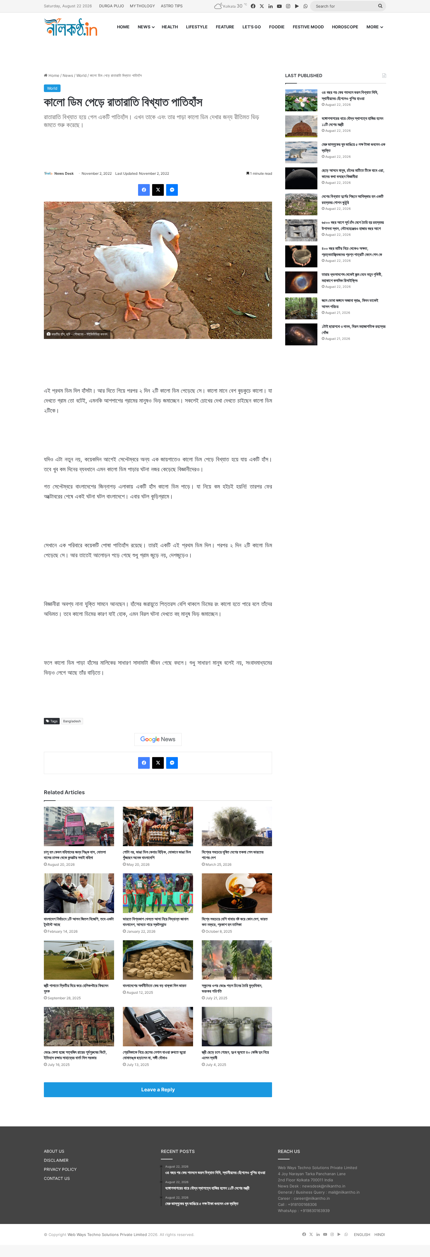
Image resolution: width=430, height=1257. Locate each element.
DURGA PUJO (111, 6)
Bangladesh (72, 721)
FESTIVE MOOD (308, 26)
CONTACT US (57, 1178)
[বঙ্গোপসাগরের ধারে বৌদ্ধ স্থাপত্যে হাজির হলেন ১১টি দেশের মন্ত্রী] (301, 126)
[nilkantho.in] (70, 27)
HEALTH (170, 26)
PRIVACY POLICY (60, 1169)
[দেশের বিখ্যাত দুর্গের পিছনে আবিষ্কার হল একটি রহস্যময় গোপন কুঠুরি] (301, 204)
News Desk (64, 173)
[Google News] (158, 739)
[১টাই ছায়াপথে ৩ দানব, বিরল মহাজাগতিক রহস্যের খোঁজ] (301, 334)
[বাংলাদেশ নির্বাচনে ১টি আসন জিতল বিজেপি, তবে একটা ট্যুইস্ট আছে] (79, 893)
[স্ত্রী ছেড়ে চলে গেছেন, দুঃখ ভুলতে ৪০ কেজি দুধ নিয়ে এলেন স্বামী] (237, 1026)
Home (53, 75)
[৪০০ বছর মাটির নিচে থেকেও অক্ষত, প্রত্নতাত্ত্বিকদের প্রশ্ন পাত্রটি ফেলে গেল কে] (301, 256)
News (68, 75)
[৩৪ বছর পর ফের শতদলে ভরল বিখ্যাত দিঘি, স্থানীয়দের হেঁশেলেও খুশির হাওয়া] (301, 100)
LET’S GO (251, 26)
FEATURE (225, 26)
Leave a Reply (158, 1089)
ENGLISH (362, 1234)
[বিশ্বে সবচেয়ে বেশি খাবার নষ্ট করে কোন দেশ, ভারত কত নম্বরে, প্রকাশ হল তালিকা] (237, 893)
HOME (123, 26)
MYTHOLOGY (142, 6)
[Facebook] (144, 190)
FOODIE (277, 26)
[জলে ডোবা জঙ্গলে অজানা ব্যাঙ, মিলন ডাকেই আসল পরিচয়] (301, 308)
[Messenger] (172, 190)
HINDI (379, 1234)
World (81, 75)
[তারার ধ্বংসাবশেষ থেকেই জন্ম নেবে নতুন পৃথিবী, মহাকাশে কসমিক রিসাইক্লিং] (301, 282)
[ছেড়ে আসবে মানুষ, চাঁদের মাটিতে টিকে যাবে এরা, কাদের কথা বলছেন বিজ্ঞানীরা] (301, 178)
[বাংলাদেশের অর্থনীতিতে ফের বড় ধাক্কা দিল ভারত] (158, 960)
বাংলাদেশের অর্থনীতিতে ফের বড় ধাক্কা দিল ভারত (154, 985)
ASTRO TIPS (172, 6)
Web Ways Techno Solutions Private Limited (107, 1234)
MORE (373, 26)
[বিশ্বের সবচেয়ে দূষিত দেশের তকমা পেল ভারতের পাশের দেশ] (237, 826)
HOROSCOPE (345, 26)
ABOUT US (54, 1151)
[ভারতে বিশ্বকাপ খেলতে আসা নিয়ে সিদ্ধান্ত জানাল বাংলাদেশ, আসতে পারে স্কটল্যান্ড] (158, 893)
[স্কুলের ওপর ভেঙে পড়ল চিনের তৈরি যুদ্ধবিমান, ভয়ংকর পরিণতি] (237, 960)
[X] (158, 190)
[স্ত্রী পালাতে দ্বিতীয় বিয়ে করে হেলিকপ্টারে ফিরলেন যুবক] (79, 960)
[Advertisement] (215, 49)
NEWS (144, 26)
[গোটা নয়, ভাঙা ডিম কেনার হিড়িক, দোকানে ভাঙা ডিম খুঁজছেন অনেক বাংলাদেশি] (158, 826)
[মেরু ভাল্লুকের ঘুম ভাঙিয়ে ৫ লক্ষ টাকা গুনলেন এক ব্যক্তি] (301, 152)
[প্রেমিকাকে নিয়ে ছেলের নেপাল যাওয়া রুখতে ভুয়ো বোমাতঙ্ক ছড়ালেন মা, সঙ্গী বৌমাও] (158, 1026)
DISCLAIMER (56, 1160)
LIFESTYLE (197, 26)
